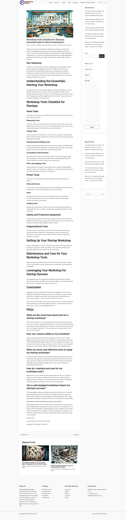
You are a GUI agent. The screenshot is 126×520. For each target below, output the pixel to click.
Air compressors (46, 491)
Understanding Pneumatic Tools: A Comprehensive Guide (62, 466)
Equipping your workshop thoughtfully (39, 96)
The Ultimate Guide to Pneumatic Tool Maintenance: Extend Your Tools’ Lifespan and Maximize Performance (94, 13)
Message (87, 80)
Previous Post (23, 434)
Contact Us (67, 495)
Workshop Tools (46, 493)
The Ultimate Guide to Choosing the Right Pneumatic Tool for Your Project (34, 463)
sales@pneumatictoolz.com (94, 495)
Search (86, 53)
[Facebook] (99, 2)
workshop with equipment (59, 90)
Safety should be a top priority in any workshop (38, 218)
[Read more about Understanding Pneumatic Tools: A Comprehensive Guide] (64, 454)
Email (88, 69)
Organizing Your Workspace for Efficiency (37, 424)
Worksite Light (45, 497)
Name (89, 63)
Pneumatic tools (61, 45)
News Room (68, 489)
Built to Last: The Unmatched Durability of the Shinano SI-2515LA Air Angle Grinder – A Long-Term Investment (94, 44)
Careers (67, 497)
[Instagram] (103, 2)
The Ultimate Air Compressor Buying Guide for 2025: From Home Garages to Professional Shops (94, 36)
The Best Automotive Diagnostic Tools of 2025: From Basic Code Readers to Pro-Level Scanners (94, 21)
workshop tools (40, 45)
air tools (42, 466)
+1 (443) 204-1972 (92, 493)
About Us (67, 493)
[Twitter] (101, 2)
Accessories (45, 495)
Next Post (77, 434)
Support (67, 491)
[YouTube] (106, 2)
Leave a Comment (31, 45)
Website (87, 75)
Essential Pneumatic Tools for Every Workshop (38, 421)
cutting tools (34, 134)
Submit (92, 127)
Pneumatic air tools (47, 489)
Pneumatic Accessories (51, 45)
